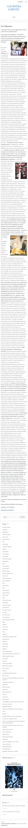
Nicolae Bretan (5, 590)
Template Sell (4, 825)
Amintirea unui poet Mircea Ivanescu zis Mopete (13, 805)
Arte (3, 541)
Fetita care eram (6, 687)
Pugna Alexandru (6, 744)
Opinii (3, 631)
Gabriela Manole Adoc (7, 573)
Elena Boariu (5, 561)
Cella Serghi (5, 544)
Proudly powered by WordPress (8, 823)
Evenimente (5, 689)
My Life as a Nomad (7, 704)
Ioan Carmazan (6, 617)
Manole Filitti (5, 585)
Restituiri (4, 649)
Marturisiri (4, 641)
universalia (5, 697)
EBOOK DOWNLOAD (7, 795)
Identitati (4, 634)
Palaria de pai (5, 639)
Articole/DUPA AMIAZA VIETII (9, 636)
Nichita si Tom (5, 699)
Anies (3, 711)
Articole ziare (5, 675)
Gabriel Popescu (6, 571)
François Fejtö (5, 568)
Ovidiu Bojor (5, 595)
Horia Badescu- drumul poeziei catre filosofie (13, 701)
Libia (3, 583)
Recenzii (4, 714)
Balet (3, 622)
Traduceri (4, 694)
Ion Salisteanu (5, 607)
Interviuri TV (5, 576)
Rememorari (5, 646)
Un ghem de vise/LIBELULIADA (9, 718)
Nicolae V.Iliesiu (6, 593)
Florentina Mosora (6, 600)
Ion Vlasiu (4, 612)
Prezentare (4, 629)
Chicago (4, 549)
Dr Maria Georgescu (7, 558)
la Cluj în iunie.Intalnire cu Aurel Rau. (11, 811)
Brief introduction (6, 527)
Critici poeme (5, 551)
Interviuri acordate (6, 578)
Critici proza (5, 556)
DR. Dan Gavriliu (6, 614)
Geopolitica (5, 684)
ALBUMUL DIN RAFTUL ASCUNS (10, 751)
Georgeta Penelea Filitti (7, 682)
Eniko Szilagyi (5, 566)
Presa (3, 597)
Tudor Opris (5, 658)
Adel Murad (5, 602)
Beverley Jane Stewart (7, 736)
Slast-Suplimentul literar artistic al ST (11, 653)
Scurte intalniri (5, 668)
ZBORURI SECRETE (7, 706)
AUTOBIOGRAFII (6, 749)
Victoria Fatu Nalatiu (7, 663)
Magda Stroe (5, 532)
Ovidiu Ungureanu (6, 732)
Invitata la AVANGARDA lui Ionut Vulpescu (12, 709)
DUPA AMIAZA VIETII (7, 729)
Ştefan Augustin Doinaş (8, 656)
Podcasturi (4, 739)
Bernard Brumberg (6, 692)
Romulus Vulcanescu (7, 651)
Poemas (4, 670)
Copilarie (4, 624)
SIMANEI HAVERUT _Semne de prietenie (11, 716)
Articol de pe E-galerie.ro (7, 510)
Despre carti (5, 537)
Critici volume (5, 554)
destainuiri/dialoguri (7, 746)
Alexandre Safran (6, 534)
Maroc (3, 588)
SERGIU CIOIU (5, 734)
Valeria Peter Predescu (7, 666)
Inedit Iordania (5, 539)
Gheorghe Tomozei (6, 610)
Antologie (4, 529)
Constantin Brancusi (7, 546)
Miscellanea (5, 644)
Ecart (3, 563)
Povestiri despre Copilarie (8, 619)
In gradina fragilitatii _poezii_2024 (10, 741)
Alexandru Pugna (6, 605)
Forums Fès (5, 627)
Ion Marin (4, 661)
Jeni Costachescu (6, 580)
